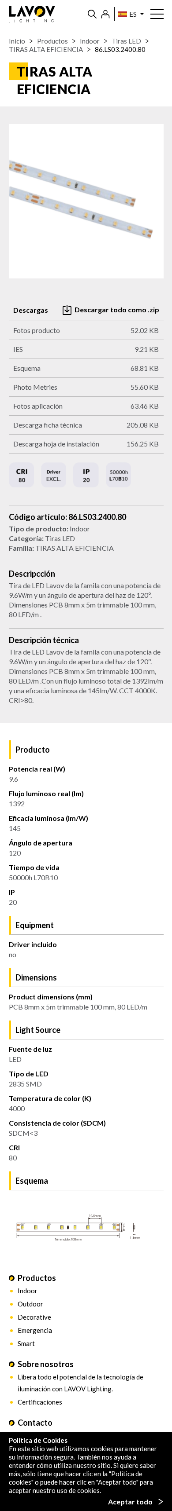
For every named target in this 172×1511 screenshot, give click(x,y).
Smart (26, 1343)
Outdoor (30, 1304)
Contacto (35, 1422)
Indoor (90, 41)
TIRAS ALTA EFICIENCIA (46, 49)
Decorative (34, 1317)
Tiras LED (126, 41)
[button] (129, 14)
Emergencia (35, 1330)
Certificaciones (40, 1402)
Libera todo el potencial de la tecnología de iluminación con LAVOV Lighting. (80, 1383)
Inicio (17, 41)
